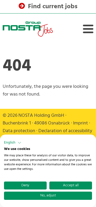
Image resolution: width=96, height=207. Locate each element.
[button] (12, 143)
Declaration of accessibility (65, 131)
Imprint (80, 123)
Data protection (19, 131)
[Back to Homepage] (28, 29)
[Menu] (88, 29)
